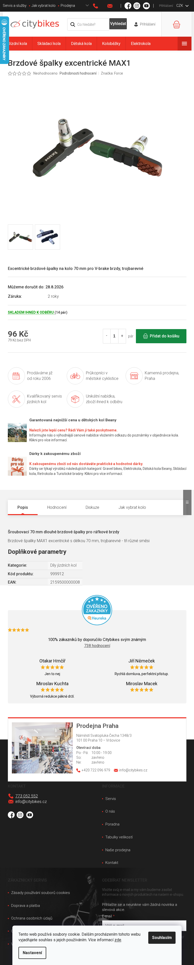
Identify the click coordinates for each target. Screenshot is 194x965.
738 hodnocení (97, 645)
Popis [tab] (22, 507)
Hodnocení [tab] (56, 507)
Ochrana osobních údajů (31, 918)
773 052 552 (26, 796)
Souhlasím (162, 937)
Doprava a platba (25, 905)
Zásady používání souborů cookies (40, 892)
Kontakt (111, 862)
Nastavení (32, 952)
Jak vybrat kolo (44, 6)
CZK (180, 6)
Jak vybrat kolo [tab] (132, 507)
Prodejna (68, 6)
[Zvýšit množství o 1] (122, 336)
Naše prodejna (117, 850)
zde (117, 939)
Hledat (118, 23)
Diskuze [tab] (92, 507)
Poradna (112, 824)
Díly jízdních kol (63, 565)
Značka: (112, 73)
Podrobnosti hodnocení (78, 73)
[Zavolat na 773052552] (100, 6)
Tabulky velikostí (119, 837)
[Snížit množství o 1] (107, 336)
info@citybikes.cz (31, 801)
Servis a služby (15, 6)
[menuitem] (17, 44)
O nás (110, 811)
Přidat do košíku (164, 336)
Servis (110, 798)
